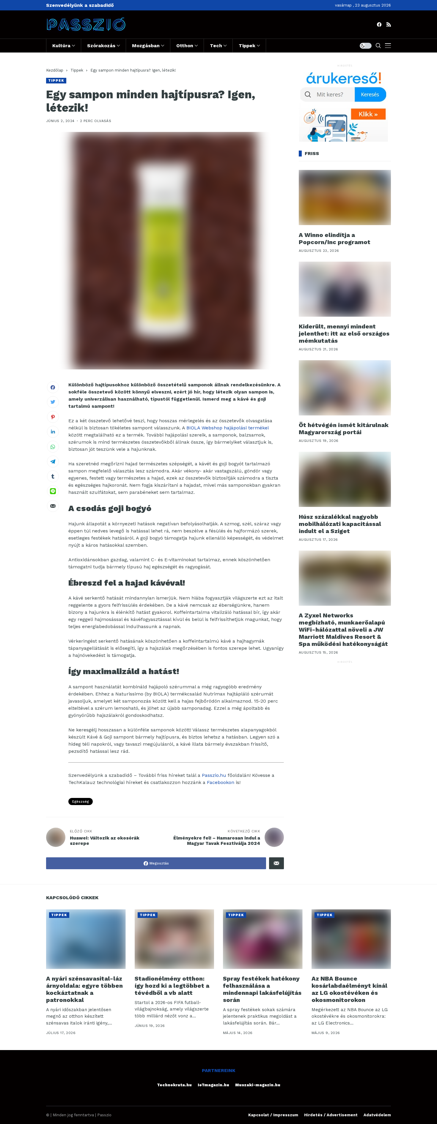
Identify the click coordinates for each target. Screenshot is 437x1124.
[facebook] (379, 24)
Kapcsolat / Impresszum (273, 1115)
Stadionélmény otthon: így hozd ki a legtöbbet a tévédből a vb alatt (172, 985)
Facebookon (220, 782)
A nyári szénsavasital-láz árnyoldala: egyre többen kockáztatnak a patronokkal (84, 989)
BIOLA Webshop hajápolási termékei (227, 428)
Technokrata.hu (174, 1085)
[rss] (388, 24)
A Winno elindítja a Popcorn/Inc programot (334, 238)
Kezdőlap (54, 70)
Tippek (76, 70)
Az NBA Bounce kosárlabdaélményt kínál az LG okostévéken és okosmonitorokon (349, 989)
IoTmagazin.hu (213, 1085)
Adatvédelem (377, 1115)
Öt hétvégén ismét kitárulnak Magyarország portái (344, 428)
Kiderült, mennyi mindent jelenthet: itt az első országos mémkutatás (344, 333)
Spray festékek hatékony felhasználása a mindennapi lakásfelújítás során (262, 989)
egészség (80, 801)
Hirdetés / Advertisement (331, 1115)
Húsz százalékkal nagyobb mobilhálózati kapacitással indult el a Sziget (340, 523)
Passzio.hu (214, 775)
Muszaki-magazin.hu (257, 1085)
